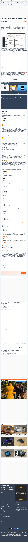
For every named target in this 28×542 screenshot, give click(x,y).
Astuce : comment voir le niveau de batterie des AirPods (20, 507)
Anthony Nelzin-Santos (4, 21)
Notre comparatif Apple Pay (3, 506)
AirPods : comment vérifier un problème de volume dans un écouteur (21, 504)
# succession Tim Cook (13, 2)
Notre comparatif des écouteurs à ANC (10, 506)
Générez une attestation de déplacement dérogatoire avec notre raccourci (21, 510)
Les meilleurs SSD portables (10, 504)
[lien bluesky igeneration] (18, 528)
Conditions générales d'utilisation (6, 532)
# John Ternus (7, 2)
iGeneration (4, 489)
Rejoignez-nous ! (21, 499)
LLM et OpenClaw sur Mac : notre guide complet (14, 4)
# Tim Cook (2, 2)
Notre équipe (19, 532)
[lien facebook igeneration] (15, 528)
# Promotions (23, 2)
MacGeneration (11, 487)
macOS (25, 72)
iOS (23, 72)
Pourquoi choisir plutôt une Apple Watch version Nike (21, 506)
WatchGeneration (11, 489)
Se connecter (24, 272)
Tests (2, 424)
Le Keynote (2, 492)
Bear (3, 25)
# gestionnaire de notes (7, 82)
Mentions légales (2, 532)
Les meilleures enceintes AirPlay (3, 504)
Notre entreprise (22, 532)
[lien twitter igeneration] (17, 528)
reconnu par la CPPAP (12, 535)
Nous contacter (26, 532)
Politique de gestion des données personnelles (13, 532)
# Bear (2, 82)
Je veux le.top (2, 491)
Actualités (3, 277)
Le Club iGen (3, 487)
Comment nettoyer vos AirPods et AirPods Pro (20, 505)
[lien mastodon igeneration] (14, 528)
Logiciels (25, 21)
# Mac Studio (19, 2)
